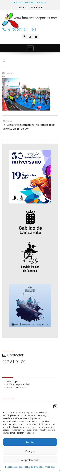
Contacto (22, 7)
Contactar (15, 355)
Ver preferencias (30, 459)
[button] (55, 406)
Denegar (30, 451)
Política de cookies (13, 467)
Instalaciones (37, 7)
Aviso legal (50, 467)
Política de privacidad (34, 467)
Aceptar (30, 442)
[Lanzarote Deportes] (30, 21)
